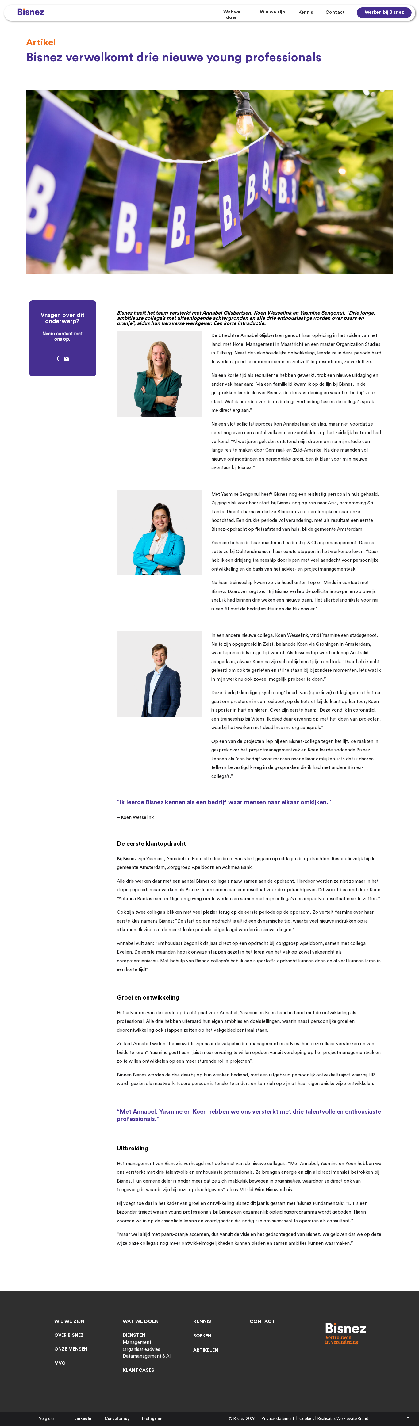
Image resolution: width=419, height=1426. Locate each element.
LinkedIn (82, 1418)
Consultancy (117, 1418)
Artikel (41, 42)
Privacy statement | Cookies (288, 1418)
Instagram (152, 1418)
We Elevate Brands (353, 1418)
